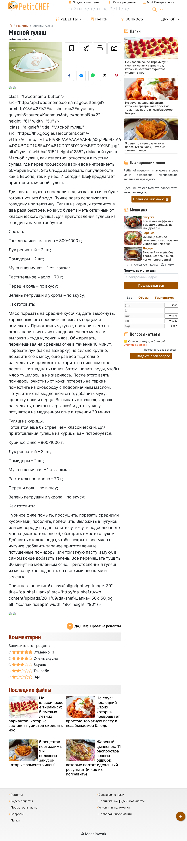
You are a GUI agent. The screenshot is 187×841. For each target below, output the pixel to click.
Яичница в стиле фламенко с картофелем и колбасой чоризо (160, 240)
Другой (168, 19)
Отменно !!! (43, 652)
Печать (169, 265)
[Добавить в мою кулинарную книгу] (71, 48)
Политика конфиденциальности (121, 801)
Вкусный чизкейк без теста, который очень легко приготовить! (158, 256)
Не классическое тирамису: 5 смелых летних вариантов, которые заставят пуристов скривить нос (36, 714)
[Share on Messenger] (81, 76)
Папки (101, 19)
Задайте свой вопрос (153, 356)
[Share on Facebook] (69, 76)
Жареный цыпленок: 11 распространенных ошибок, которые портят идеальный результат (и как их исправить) (93, 757)
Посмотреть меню (144, 265)
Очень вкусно (45, 658)
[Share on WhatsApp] (93, 76)
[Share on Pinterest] (116, 76)
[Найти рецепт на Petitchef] (154, 9)
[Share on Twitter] (104, 76)
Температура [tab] (164, 297)
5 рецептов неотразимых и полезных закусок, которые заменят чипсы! (35, 753)
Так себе (41, 671)
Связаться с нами (111, 794)
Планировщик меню (149, 199)
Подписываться (151, 285)
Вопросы (134, 19)
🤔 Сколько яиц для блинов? (144, 341)
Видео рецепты (22, 801)
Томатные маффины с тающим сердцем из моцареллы (158, 224)
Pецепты (69, 19)
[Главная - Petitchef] (10, 26)
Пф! (36, 677)
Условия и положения (114, 807)
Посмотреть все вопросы (160, 349)
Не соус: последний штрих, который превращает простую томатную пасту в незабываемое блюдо (93, 712)
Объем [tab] (143, 297)
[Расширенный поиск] (161, 10)
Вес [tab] (129, 297)
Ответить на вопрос (135, 344)
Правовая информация (115, 814)
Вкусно (39, 664)
